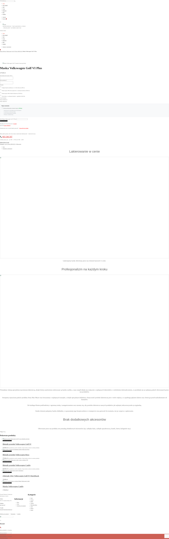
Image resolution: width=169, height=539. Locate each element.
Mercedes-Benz (33, 505)
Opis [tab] (4, 147)
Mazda (31, 508)
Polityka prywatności (21, 505)
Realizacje (4, 10)
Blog (3, 12)
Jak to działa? (5, 5)
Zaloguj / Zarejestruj (7, 47)
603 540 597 (7, 137)
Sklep (4, 3)
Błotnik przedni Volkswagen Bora (16, 455)
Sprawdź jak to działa (23, 128)
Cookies (18, 514)
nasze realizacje (7, 125)
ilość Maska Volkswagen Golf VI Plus (8, 119)
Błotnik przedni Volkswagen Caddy (17, 465)
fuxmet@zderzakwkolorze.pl (6, 509)
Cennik (14, 123)
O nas (4, 9)
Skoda (31, 510)
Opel (31, 498)
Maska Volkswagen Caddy (13, 486)
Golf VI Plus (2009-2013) (10, 144)
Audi (31, 506)
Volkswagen (18, 144)
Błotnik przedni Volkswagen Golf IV (17, 444)
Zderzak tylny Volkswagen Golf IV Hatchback (21, 476)
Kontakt (4, 14)
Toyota (31, 499)
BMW (31, 501)
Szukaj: (1, 0)
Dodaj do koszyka (4, 120)
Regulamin (13, 514)
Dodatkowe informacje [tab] (7, 148)
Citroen (32, 503)
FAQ (3, 7)
